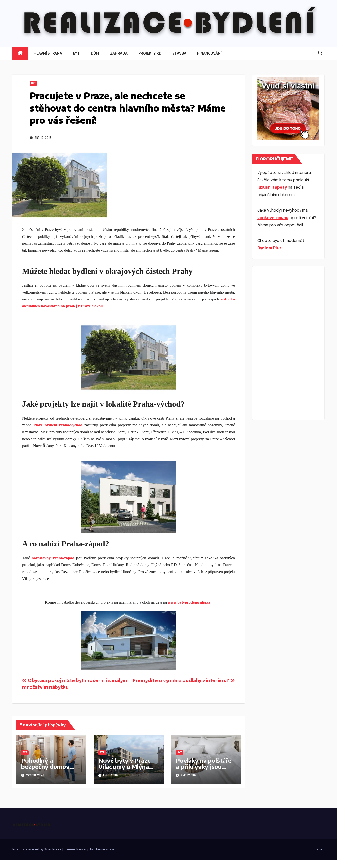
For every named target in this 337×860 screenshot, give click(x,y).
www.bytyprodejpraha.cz (189, 602)
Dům (95, 53)
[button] (320, 53)
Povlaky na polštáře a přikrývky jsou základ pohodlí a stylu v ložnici (204, 769)
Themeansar (104, 849)
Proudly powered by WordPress (37, 849)
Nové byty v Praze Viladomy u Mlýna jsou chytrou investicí (124, 769)
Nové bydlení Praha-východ (58, 425)
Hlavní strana (48, 53)
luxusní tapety (272, 187)
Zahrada (119, 53)
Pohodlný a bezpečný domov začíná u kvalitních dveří (46, 769)
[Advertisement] (288, 343)
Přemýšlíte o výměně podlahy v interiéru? (181, 681)
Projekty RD (150, 53)
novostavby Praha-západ (53, 558)
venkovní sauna (272, 218)
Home (318, 849)
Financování (209, 53)
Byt (76, 53)
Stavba (179, 53)
